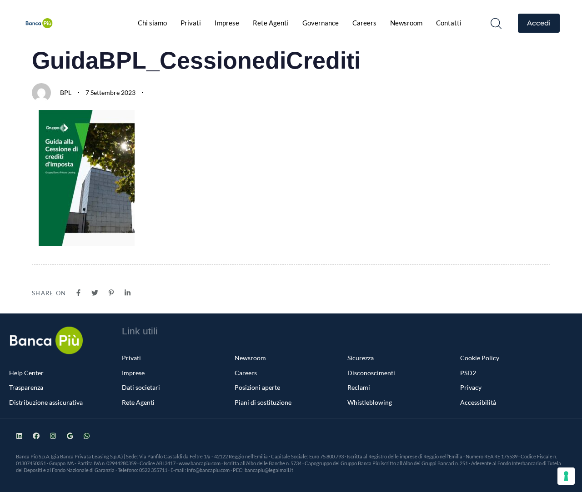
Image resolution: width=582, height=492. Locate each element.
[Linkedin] (19, 435)
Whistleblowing (369, 402)
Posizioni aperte (257, 387)
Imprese (227, 23)
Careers (364, 23)
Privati (191, 23)
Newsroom (406, 23)
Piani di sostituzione (263, 402)
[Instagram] (53, 435)
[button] (496, 23)
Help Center (26, 373)
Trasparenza (26, 387)
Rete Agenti (271, 23)
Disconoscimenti (371, 373)
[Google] (69, 435)
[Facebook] (36, 435)
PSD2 (468, 373)
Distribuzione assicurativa (46, 402)
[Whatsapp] (86, 435)
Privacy (471, 387)
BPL (65, 92)
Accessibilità (478, 402)
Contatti (449, 23)
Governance (320, 23)
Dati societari (141, 387)
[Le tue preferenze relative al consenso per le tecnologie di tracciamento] (566, 476)
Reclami (358, 387)
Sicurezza (360, 358)
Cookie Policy (479, 358)
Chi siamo (152, 23)
